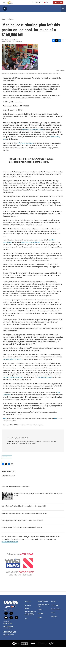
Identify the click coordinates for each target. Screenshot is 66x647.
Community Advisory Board (43, 605)
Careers (40, 609)
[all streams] (63, 8)
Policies (40, 617)
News (3, 19)
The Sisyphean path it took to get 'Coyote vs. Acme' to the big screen (22, 520)
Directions (53, 601)
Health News (10, 19)
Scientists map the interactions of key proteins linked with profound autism (24, 513)
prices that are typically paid (30, 242)
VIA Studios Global (29, 613)
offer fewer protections (26, 143)
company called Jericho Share (13, 377)
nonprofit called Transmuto (12, 359)
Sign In (37, 2)
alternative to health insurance (32, 130)
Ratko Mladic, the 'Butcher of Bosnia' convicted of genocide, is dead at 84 (24, 506)
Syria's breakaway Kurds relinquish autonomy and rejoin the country (22, 527)
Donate (59, 3)
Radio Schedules (55, 609)
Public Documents (29, 615)
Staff (26, 618)
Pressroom (28, 605)
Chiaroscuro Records (30, 611)
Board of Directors (43, 601)
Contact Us (28, 601)
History (53, 613)
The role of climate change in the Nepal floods (15, 486)
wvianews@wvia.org (10, 542)
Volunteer (40, 613)
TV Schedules (54, 605)
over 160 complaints (45, 377)
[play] (4, 9)
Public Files (54, 616)
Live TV (47, 3)
